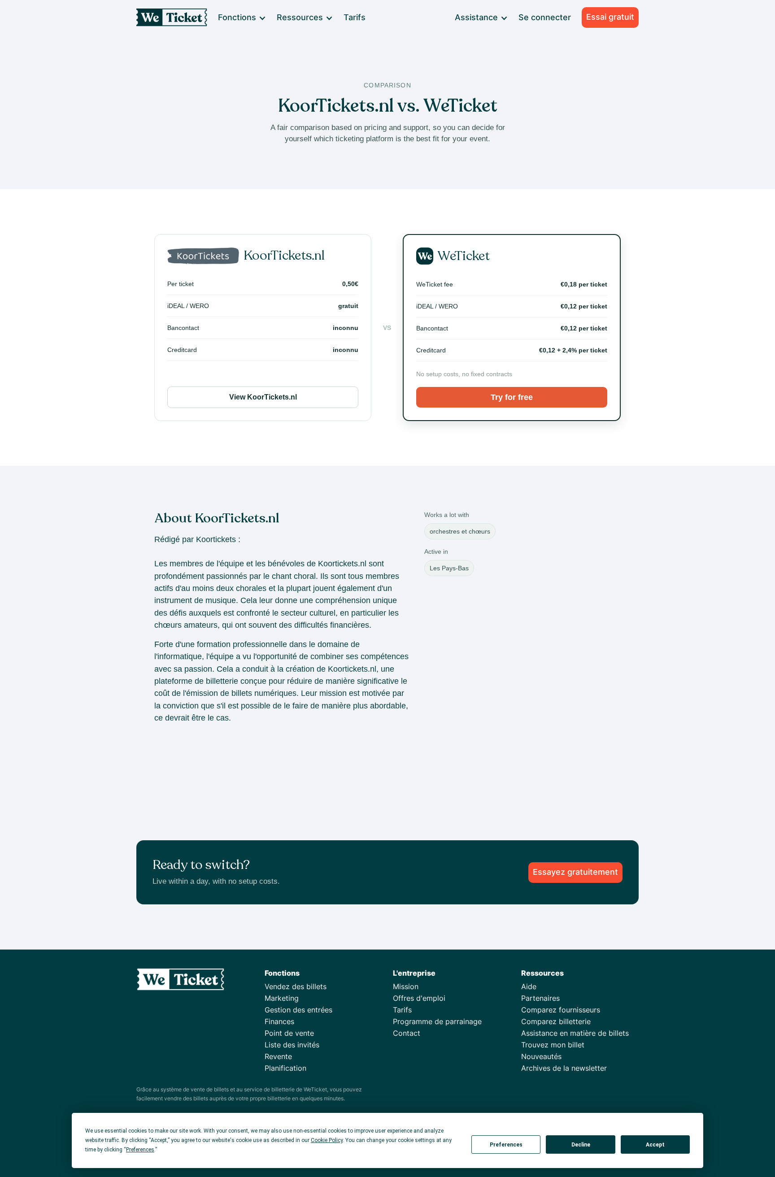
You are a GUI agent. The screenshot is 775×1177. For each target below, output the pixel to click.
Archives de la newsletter (564, 1068)
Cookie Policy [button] (327, 1140)
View (263, 397)
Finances (279, 1021)
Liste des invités (292, 1044)
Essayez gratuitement (575, 872)
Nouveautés (541, 1056)
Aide (528, 986)
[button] (241, 17)
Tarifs (355, 17)
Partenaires (540, 998)
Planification (285, 1068)
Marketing (282, 998)
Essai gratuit (610, 17)
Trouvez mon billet (552, 1044)
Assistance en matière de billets (575, 1033)
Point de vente (289, 1033)
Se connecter (544, 17)
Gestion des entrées (298, 1009)
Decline (580, 1145)
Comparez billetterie (556, 1021)
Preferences (506, 1145)
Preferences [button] (140, 1150)
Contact (406, 1033)
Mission (405, 986)
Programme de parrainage (437, 1021)
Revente (278, 1056)
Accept (655, 1145)
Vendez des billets (296, 986)
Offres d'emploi (419, 998)
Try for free (512, 397)
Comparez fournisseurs (560, 1009)
